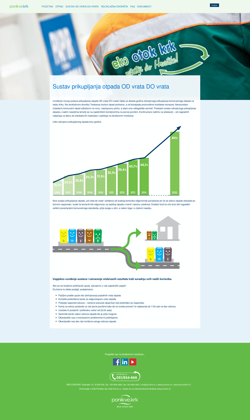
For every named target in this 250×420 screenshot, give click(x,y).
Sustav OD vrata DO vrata (82, 6)
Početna (47, 6)
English (214, 5)
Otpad (59, 6)
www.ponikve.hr (165, 384)
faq (132, 6)
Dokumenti (144, 6)
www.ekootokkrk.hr (182, 384)
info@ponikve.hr (148, 384)
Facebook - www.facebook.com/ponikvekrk (116, 361)
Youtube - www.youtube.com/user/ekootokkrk (132, 361)
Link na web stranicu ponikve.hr (125, 401)
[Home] (19, 6)
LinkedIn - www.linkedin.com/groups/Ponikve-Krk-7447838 (124, 361)
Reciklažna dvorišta (114, 6)
